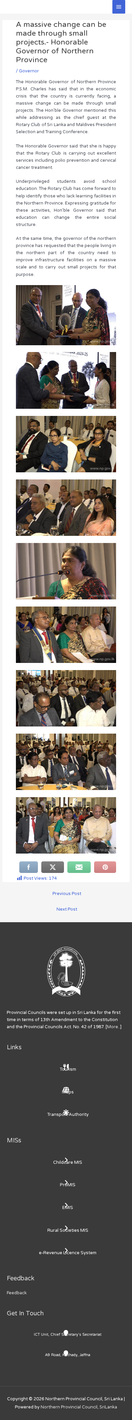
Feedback (17, 1293)
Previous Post (66, 893)
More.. (113, 1027)
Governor (29, 71)
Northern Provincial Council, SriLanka (79, 1407)
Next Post (67, 909)
